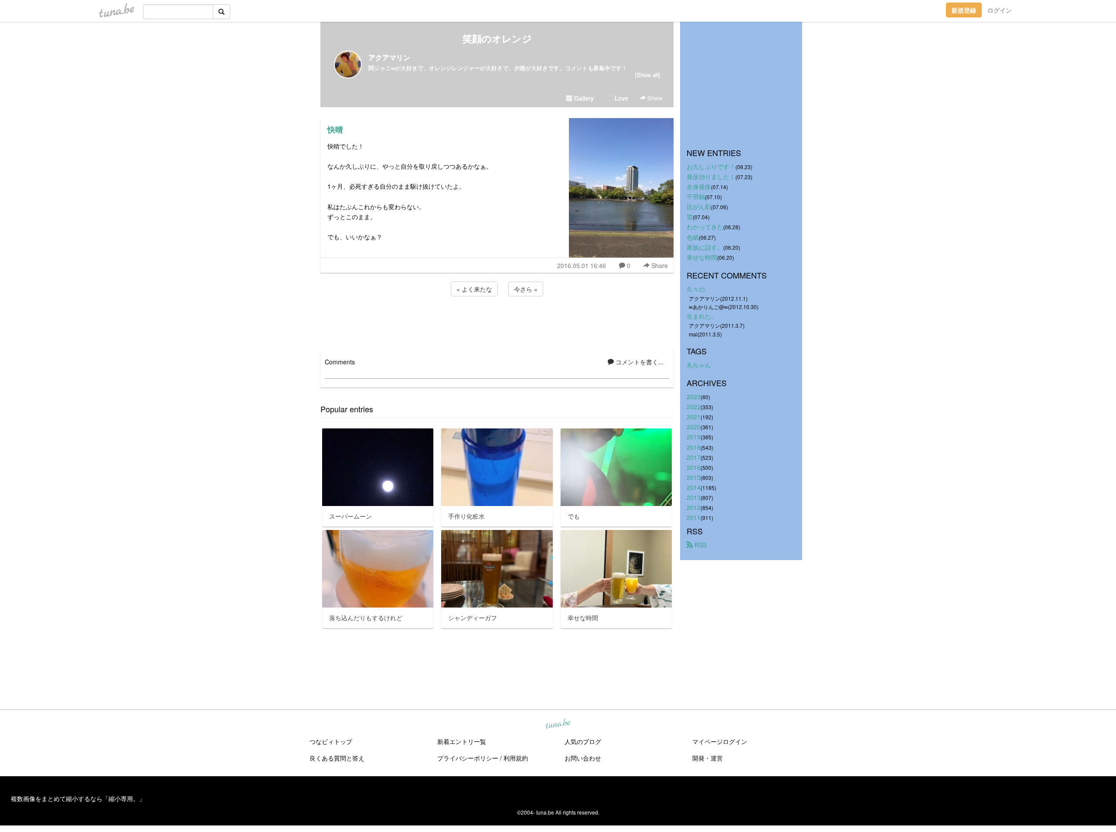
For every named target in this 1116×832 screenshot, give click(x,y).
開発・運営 (707, 758)
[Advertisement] (497, 321)
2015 (694, 477)
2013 (694, 497)
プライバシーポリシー (467, 758)
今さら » (526, 289)
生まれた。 (702, 316)
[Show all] (647, 75)
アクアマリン (389, 57)
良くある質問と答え (337, 758)
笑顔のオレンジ (497, 38)
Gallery (583, 98)
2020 (694, 426)
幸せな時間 (702, 257)
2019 (694, 436)
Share (654, 98)
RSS (700, 544)
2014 (694, 487)
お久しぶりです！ (711, 166)
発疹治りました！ (711, 176)
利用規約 (516, 758)
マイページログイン (719, 741)
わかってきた (705, 226)
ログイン (999, 10)
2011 (694, 517)
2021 (694, 416)
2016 (694, 467)
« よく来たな (474, 289)
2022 (694, 406)
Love (620, 98)
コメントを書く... (638, 361)
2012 (694, 507)
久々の (696, 289)
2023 (694, 396)
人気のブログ (583, 741)
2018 (694, 447)
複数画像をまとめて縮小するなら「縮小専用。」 (78, 798)
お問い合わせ (583, 758)
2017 (694, 457)
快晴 (335, 129)
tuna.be (557, 724)
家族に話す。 (705, 247)
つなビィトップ (331, 741)
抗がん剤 (699, 206)
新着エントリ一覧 (461, 741)
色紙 (693, 237)
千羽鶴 (696, 196)
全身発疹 (699, 186)
